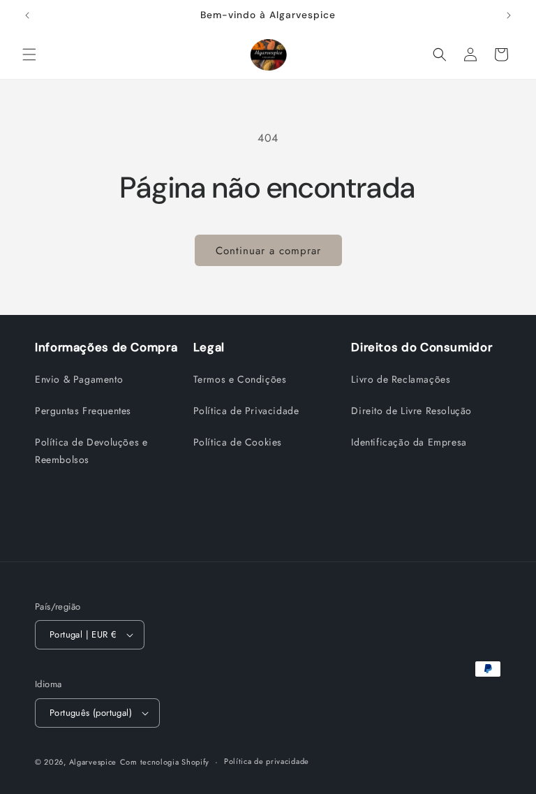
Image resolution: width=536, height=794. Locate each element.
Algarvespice (93, 761)
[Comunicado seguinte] (508, 15)
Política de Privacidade (246, 411)
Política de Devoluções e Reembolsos (91, 450)
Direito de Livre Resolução (411, 411)
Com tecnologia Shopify (164, 761)
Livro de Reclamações (400, 379)
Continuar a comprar (268, 250)
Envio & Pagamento (79, 379)
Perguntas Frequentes (83, 411)
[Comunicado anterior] (27, 15)
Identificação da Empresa (408, 442)
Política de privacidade (266, 761)
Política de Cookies (237, 442)
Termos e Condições (240, 379)
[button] (29, 54)
